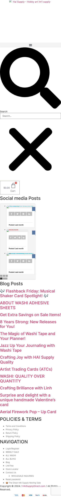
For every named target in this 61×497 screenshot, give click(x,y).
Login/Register (12, 448)
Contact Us (11, 472)
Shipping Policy (13, 436)
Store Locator (12, 469)
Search (3, 111)
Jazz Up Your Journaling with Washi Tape (27, 348)
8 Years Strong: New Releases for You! (28, 324)
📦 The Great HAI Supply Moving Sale (23, 482)
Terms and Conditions (16, 426)
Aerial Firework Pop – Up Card (28, 411)
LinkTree (9, 465)
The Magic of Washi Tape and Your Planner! (27, 336)
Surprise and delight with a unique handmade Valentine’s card (27, 400)
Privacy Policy (12, 429)
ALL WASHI (11, 455)
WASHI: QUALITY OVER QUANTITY (22, 378)
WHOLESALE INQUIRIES (22, 476)
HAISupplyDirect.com (33, 486)
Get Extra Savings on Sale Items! (30, 314)
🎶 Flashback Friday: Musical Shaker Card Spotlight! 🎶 (27, 293)
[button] (30, 45)
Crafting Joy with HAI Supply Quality (27, 359)
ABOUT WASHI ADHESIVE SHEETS (24, 305)
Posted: (16, 225)
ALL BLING (11, 459)
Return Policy (12, 433)
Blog (8, 462)
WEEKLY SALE (12, 452)
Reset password (13, 479)
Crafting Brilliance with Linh (26, 388)
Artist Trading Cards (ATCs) (26, 369)
